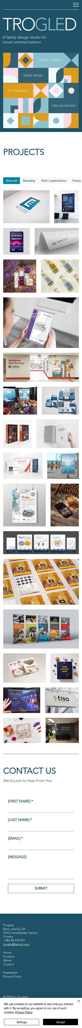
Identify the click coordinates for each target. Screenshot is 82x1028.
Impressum (10, 972)
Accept (60, 1022)
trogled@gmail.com (16, 944)
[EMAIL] (15, 838)
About (7, 960)
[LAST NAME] (20, 820)
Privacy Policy (12, 976)
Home (7, 952)
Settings (22, 1022)
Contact (8, 964)
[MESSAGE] (17, 857)
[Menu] (76, 5)
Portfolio (9, 956)
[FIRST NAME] (20, 801)
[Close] (76, 1003)
